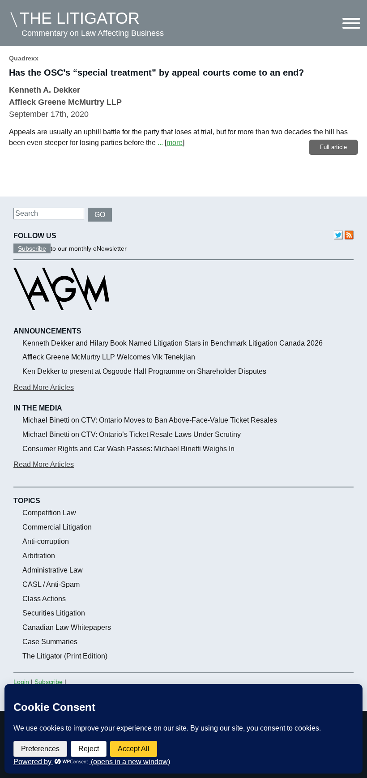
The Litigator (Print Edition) (64, 656)
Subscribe (32, 248)
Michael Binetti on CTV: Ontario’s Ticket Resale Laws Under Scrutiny (131, 434)
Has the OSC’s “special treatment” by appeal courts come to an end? (156, 72)
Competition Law (49, 513)
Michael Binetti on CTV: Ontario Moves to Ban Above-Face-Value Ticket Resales (149, 420)
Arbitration (38, 556)
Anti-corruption (45, 541)
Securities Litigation (53, 613)
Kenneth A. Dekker (44, 89)
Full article (333, 147)
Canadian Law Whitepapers (66, 627)
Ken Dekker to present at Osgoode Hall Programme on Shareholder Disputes (144, 371)
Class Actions (44, 599)
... (160, 142)
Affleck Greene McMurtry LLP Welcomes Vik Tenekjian (108, 357)
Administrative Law (52, 570)
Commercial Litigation (57, 527)
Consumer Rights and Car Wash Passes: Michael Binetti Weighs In (128, 449)
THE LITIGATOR (80, 18)
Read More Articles (43, 387)
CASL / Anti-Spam (51, 584)
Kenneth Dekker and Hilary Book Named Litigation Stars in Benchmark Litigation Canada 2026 (172, 343)
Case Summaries (49, 641)
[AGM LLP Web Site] (61, 318)
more (174, 142)
